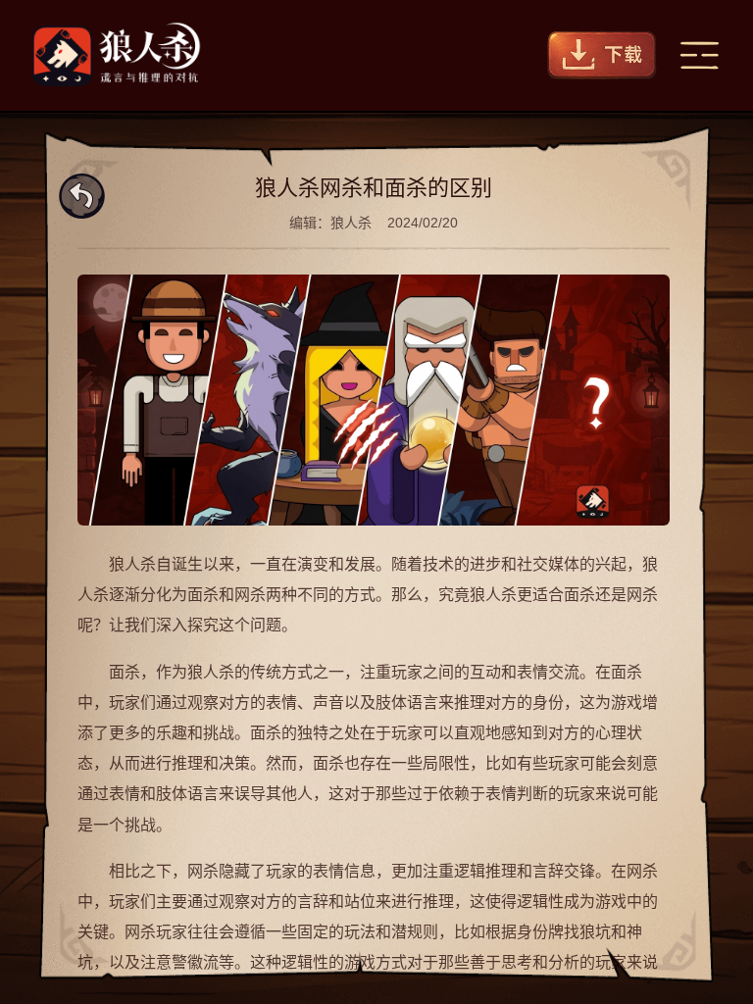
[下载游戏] (602, 55)
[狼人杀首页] (116, 55)
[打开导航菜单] (700, 55)
